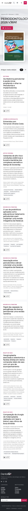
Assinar (24, 500)
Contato (17, 492)
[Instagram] (3, 481)
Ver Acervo (7, 28)
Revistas (3, 489)
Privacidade (18, 489)
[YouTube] (1, 481)
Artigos (3, 487)
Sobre (16, 487)
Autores (3, 492)
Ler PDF (7, 110)
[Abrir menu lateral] (2, 2)
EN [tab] (25, 69)
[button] (17, 3)
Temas (2, 491)
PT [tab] (21, 69)
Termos (17, 491)
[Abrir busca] (13, 2)
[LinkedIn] (6, 481)
